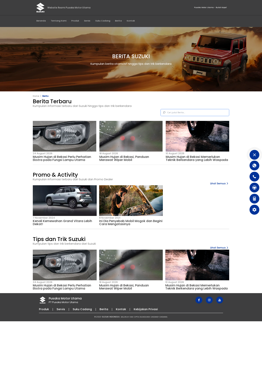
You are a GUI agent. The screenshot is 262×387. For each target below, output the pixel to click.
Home (36, 96)
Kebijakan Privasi (146, 309)
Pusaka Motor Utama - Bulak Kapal (210, 7)
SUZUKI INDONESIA (111, 317)
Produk (75, 20)
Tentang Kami (59, 20)
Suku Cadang (102, 20)
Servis (87, 20)
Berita (118, 20)
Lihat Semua (218, 183)
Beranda (41, 20)
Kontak (131, 20)
